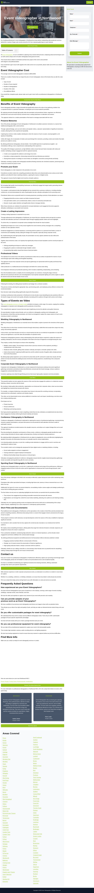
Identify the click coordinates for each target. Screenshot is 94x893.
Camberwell (36, 758)
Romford (35, 874)
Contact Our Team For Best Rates (32, 99)
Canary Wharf (36, 794)
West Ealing (6, 778)
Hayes (4, 764)
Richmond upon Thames (9, 813)
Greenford (5, 757)
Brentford (5, 794)
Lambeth (35, 756)
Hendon (5, 782)
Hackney (35, 744)
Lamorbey (35, 869)
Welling (35, 862)
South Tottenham (7, 874)
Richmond (5, 815)
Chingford (35, 784)
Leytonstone (36, 789)
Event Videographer (7, 54)
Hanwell (5, 775)
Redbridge (36, 819)
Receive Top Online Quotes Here (32, 685)
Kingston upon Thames (9, 872)
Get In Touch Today (32, 45)
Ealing (4, 768)
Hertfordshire (29, 681)
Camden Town (6, 832)
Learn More (32, 377)
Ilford (34, 841)
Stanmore (5, 745)
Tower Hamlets (37, 777)
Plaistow (35, 810)
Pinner (2, 681)
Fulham (5, 837)
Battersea (5, 860)
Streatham (35, 772)
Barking (35, 845)
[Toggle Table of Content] (15, 50)
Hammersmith (6, 808)
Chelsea (5, 855)
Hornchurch (36, 881)
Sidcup (35, 864)
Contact (90, 2)
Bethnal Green (37, 754)
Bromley (35, 787)
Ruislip (7, 681)
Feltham (5, 806)
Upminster (35, 883)
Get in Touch (32, 280)
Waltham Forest (37, 765)
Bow (34, 770)
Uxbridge (5, 752)
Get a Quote (32, 27)
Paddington (6, 827)
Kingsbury (5, 771)
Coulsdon (35, 852)
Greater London (37, 836)
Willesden (5, 789)
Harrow (4, 742)
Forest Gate (36, 801)
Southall (5, 766)
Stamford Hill (6, 879)
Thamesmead (36, 859)
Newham (35, 824)
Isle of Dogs (36, 798)
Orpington (35, 878)
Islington (5, 865)
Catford (35, 831)
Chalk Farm (6, 829)
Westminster (6, 869)
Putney (4, 848)
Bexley (35, 876)
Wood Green (6, 841)
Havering (35, 871)
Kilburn (4, 804)
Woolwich (35, 848)
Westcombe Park (37, 834)
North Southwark (37, 737)
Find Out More (32, 181)
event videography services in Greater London (15, 304)
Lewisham (35, 822)
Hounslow (5, 797)
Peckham (35, 775)
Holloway (5, 846)
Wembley (5, 761)
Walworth (35, 751)
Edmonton (5, 881)
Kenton (4, 747)
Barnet (4, 792)
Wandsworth (6, 858)
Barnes (4, 820)
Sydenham (36, 815)
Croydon (35, 838)
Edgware (5, 754)
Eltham (35, 850)
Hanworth (5, 822)
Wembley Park (6, 759)
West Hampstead (7, 799)
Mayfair (4, 851)
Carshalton (36, 817)
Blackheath (36, 827)
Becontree (35, 857)
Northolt (5, 749)
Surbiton (35, 739)
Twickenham (6, 818)
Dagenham (36, 866)
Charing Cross (6, 862)
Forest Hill (35, 803)
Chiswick (5, 801)
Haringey (5, 844)
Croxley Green (13, 681)
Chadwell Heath (37, 855)
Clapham (35, 742)
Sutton (34, 812)
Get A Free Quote (32, 725)
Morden (35, 768)
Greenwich (36, 805)
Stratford (35, 791)
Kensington (6, 825)
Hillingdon (5, 773)
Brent (4, 787)
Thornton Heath (37, 808)
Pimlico (5, 867)
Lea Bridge (36, 747)
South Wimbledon (37, 749)
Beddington (36, 829)
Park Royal (5, 780)
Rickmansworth (21, 681)
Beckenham (36, 843)
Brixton (35, 761)
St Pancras (5, 853)
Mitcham (35, 782)
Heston (4, 785)
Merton (35, 763)
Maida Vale (6, 811)
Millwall (35, 796)
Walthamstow (36, 779)
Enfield (4, 876)
